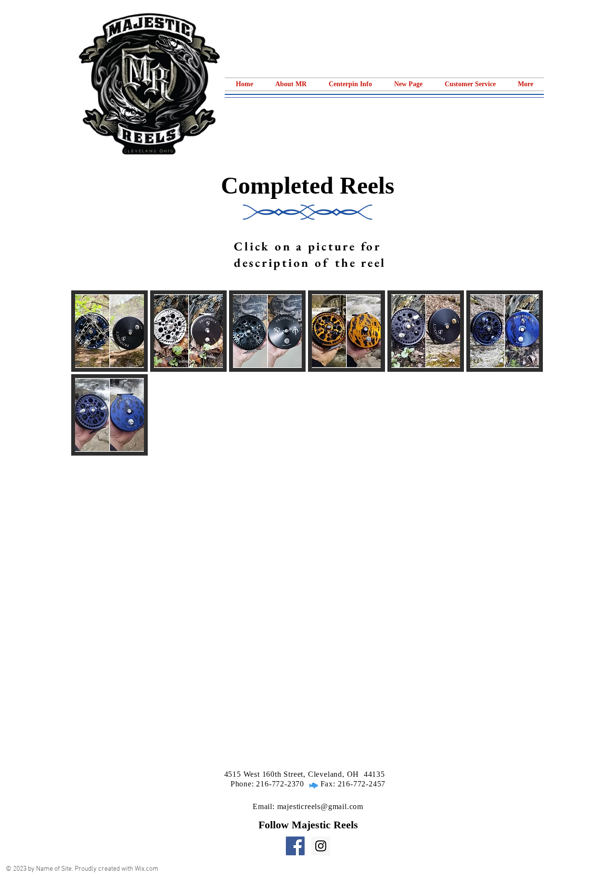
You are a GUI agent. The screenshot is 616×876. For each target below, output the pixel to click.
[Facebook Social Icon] (295, 846)
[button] (350, 84)
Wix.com (146, 869)
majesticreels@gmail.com (320, 806)
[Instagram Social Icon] (320, 846)
